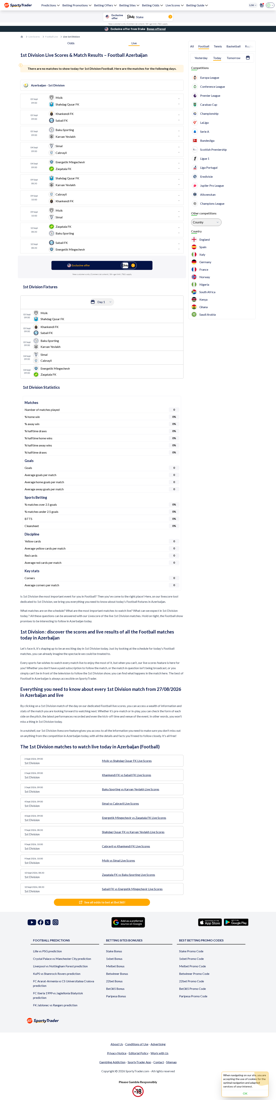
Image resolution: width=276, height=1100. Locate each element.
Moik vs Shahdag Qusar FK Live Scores (127, 760)
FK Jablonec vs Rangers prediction (55, 1005)
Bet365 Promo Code (192, 988)
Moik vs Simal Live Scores (118, 860)
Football (203, 46)
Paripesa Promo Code (193, 996)
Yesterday (201, 58)
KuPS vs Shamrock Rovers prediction (56, 973)
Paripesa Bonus (116, 996)
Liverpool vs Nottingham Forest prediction (60, 966)
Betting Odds (150, 5)
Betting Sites (127, 5)
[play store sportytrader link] (236, 922)
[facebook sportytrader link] (40, 922)
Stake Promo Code (191, 951)
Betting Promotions (75, 5)
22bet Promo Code (191, 981)
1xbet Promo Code (191, 958)
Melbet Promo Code (192, 966)
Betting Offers (103, 5)
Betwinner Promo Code (194, 973)
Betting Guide (195, 5)
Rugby (249, 46)
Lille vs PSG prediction (47, 951)
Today (217, 58)
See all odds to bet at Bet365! (104, 902)
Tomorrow (233, 58)
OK (245, 1093)
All (192, 46)
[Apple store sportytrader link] (210, 922)
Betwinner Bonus (117, 973)
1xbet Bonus (114, 958)
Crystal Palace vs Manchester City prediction (62, 958)
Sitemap (171, 1062)
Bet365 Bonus (115, 988)
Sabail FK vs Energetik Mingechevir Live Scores (132, 889)
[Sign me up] (261, 5)
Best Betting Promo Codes (201, 940)
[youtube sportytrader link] (32, 922)
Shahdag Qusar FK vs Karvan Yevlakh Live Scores (133, 832)
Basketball (233, 46)
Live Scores (173, 5)
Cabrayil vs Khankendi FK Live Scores (126, 846)
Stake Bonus (114, 951)
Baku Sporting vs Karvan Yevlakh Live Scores (130, 789)
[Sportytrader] (18, 5)
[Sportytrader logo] (138, 1020)
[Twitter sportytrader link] (48, 922)
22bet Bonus (114, 981)
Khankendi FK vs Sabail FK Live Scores (126, 775)
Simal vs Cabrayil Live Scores (120, 803)
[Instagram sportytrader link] (55, 922)
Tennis (218, 46)
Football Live (51, 36)
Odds (71, 43)
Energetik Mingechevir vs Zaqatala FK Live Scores (134, 817)
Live (134, 43)
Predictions (48, 5)
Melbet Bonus (115, 966)
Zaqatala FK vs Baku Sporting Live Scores (128, 874)
